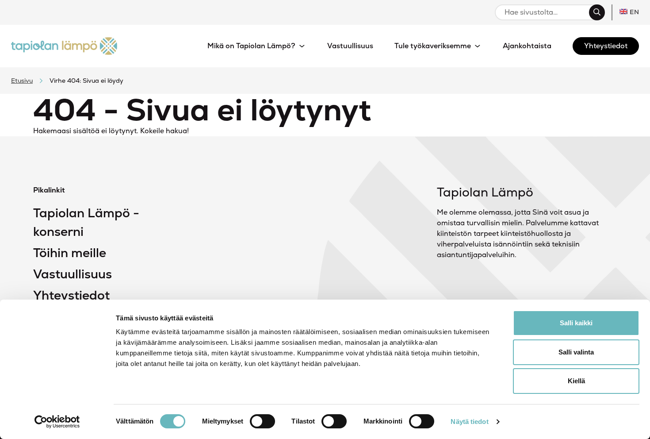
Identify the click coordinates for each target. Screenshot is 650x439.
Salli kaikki (576, 323)
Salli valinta (576, 352)
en (634, 12)
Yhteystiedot (71, 295)
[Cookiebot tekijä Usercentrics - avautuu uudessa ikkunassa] (57, 421)
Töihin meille (69, 253)
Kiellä (576, 381)
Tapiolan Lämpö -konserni (86, 222)
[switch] (262, 421)
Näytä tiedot (469, 421)
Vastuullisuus (72, 274)
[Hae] (597, 12)
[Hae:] (546, 12)
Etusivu (22, 81)
